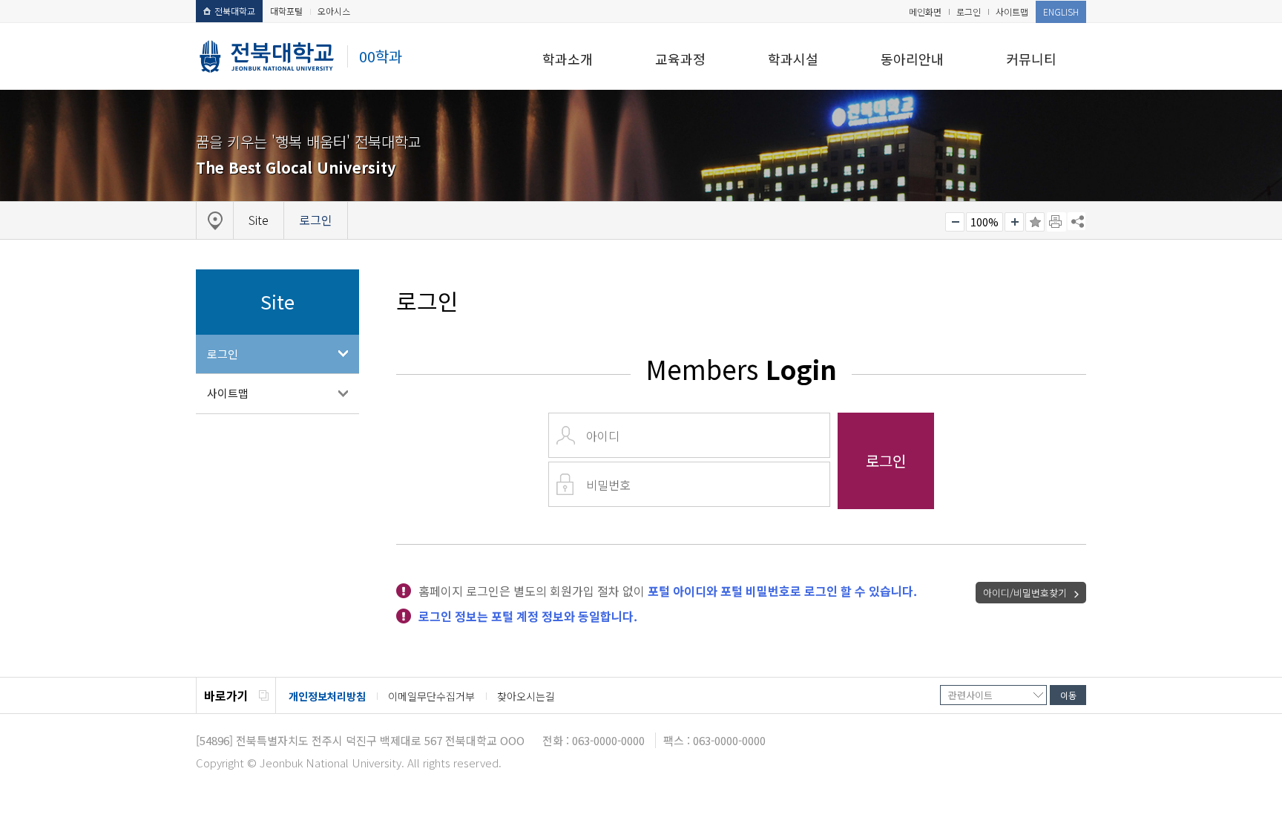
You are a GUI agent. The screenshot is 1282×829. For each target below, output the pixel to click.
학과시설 (793, 58)
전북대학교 (234, 10)
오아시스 (334, 10)
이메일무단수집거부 (431, 696)
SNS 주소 (1076, 221)
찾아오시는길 (526, 696)
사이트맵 (1012, 11)
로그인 (968, 11)
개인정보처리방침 (327, 696)
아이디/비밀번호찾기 (1025, 593)
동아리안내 (912, 58)
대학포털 (286, 10)
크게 (1014, 222)
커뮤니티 (1031, 58)
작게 (954, 222)
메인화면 (925, 11)
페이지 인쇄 (1056, 222)
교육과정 (680, 58)
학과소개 (567, 58)
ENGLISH (1061, 11)
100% (984, 221)
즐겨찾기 (1035, 222)
